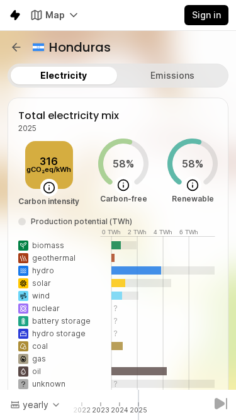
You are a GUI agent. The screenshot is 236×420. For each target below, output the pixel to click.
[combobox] (36, 405)
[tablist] (118, 76)
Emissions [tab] (172, 75)
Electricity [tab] (63, 75)
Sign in (206, 14)
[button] (16, 47)
